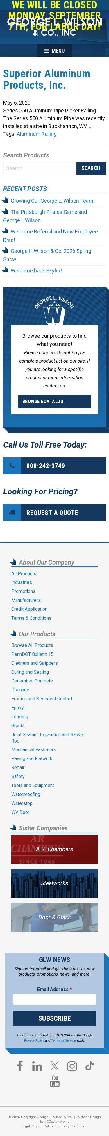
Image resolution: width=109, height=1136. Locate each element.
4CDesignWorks (56, 1122)
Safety (18, 776)
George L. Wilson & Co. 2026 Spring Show (47, 255)
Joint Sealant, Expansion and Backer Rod (47, 738)
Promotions (23, 591)
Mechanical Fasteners (33, 749)
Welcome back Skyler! (36, 271)
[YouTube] (54, 1083)
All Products (23, 573)
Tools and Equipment (32, 785)
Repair (17, 767)
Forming (19, 716)
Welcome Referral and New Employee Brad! (50, 236)
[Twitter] (54, 1068)
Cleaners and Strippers (34, 663)
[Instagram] (72, 1068)
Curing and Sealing (30, 672)
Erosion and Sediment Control (41, 698)
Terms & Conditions (31, 618)
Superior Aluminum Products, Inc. (46, 79)
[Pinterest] (89, 1068)
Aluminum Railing (37, 134)
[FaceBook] (19, 1068)
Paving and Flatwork (31, 758)
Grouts (18, 725)
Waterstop (22, 803)
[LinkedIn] (37, 1068)
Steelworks (54, 883)
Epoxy (17, 707)
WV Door (20, 812)
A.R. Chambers (54, 849)
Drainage (20, 690)
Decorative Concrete (32, 681)
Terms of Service (63, 1040)
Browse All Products (32, 645)
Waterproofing (25, 794)
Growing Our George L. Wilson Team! (53, 201)
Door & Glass (54, 917)
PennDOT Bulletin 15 (32, 654)
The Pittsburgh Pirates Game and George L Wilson (45, 216)
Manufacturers (26, 600)
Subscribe (54, 1018)
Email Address (54, 989)
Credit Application (29, 609)
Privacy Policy (34, 1040)
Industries (21, 582)
